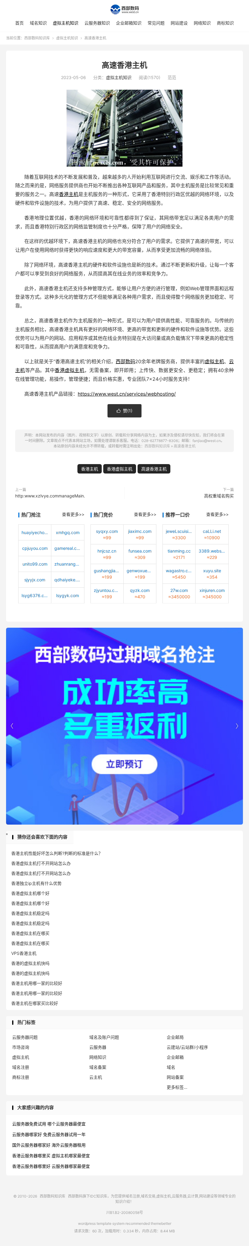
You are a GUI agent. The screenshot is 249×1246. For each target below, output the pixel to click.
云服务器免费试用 (29, 1123)
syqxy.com (107, 531)
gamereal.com (67, 548)
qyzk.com (140, 590)
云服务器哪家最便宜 (71, 1166)
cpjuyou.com (35, 548)
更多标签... (177, 1087)
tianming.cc (179, 550)
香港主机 (68, 194)
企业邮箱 (175, 1057)
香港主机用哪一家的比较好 (36, 983)
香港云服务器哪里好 (31, 1166)
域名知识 (38, 22)
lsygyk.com (67, 595)
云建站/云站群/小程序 (187, 1047)
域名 (171, 1067)
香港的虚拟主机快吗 (30, 963)
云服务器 (97, 1047)
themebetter (161, 1223)
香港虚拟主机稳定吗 (30, 913)
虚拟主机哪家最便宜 (71, 1155)
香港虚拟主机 (69, 370)
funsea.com (140, 550)
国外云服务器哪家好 (31, 1145)
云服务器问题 (25, 1037)
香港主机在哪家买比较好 (34, 1003)
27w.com (179, 590)
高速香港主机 (124, 65)
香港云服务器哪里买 (31, 1155)
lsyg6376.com (35, 595)
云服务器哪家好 (27, 1134)
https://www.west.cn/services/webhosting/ (127, 394)
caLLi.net (212, 531)
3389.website (212, 550)
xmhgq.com (68, 532)
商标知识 (225, 22)
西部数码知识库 (124, 9)
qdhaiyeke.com (67, 579)
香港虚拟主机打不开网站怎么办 (41, 863)
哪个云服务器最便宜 (66, 1123)
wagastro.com (179, 570)
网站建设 (179, 22)
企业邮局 (175, 1037)
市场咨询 (20, 1047)
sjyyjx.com (34, 579)
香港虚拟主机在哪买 (30, 933)
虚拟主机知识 (65, 22)
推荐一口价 (177, 515)
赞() (124, 410)
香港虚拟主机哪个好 (30, 893)
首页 (19, 22)
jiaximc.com (140, 531)
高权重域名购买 (219, 495)
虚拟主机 (214, 361)
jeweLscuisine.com (179, 531)
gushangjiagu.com (107, 570)
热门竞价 (103, 515)
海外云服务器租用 (69, 1145)
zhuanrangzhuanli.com (67, 564)
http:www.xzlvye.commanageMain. (50, 495)
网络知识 (202, 22)
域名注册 (20, 1067)
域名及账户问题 (104, 1037)
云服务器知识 (97, 22)
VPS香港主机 (23, 953)
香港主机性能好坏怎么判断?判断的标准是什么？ (57, 853)
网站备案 (175, 1077)
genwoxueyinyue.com (140, 570)
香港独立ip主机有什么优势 (36, 883)
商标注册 (20, 1077)
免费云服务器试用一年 (64, 1134)
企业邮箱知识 (129, 22)
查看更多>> (73, 514)
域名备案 (97, 1067)
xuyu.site (212, 570)
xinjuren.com (212, 590)
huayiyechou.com (35, 532)
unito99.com (34, 564)
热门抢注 (31, 515)
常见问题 (156, 22)
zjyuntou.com (107, 590)
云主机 (95, 1077)
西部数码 (125, 361)
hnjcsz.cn (106, 550)
